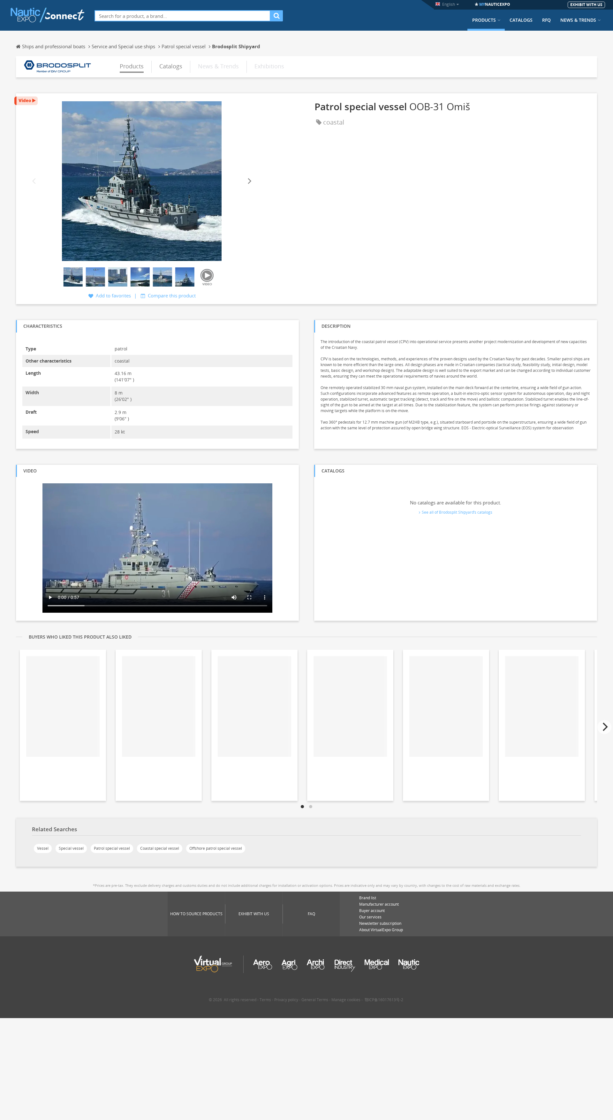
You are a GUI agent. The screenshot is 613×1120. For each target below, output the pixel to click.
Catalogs (521, 20)
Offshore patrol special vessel (215, 848)
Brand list (367, 898)
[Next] (249, 181)
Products (484, 20)
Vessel (43, 848)
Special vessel (71, 848)
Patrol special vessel (112, 848)
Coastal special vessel (159, 848)
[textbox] (182, 15)
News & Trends (578, 20)
